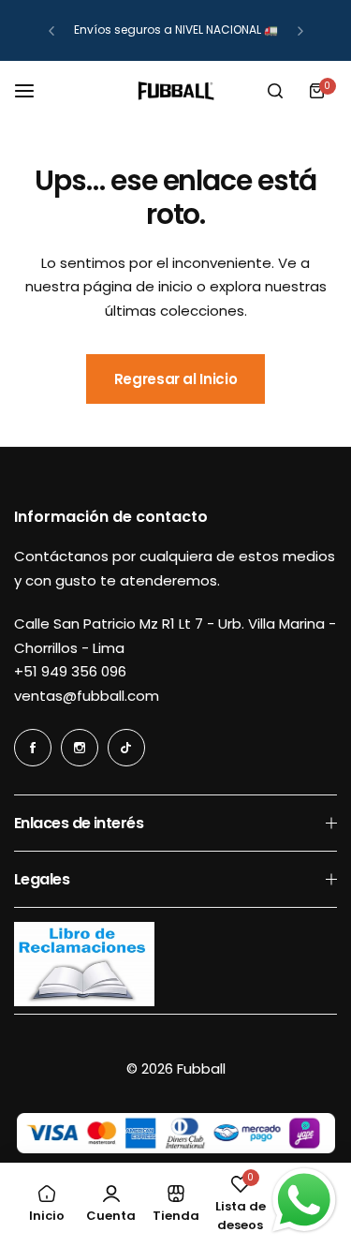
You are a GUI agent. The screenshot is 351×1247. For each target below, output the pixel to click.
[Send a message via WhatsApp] (304, 1200)
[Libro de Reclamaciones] (84, 1001)
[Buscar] (275, 90)
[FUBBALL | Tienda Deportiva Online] (176, 91)
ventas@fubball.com (86, 695)
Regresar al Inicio (176, 379)
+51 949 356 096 (70, 671)
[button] (51, 31)
